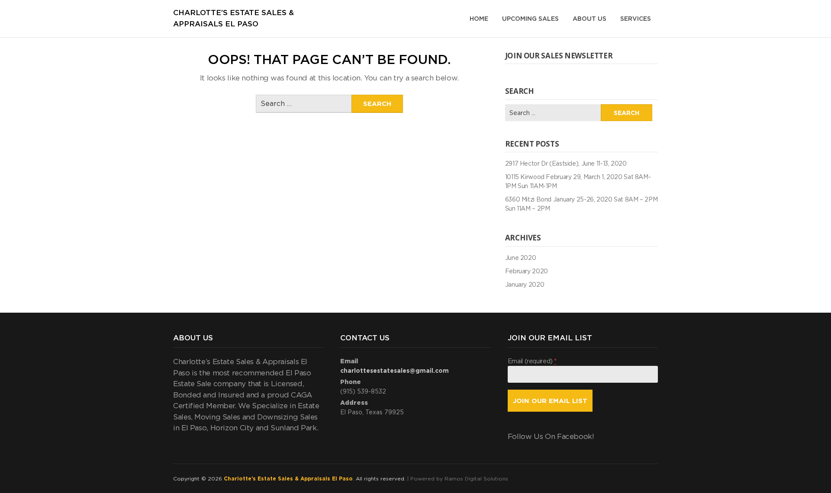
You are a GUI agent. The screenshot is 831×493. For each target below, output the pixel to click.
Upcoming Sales (530, 18)
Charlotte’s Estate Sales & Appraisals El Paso (288, 478)
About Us (589, 18)
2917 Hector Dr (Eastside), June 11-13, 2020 (566, 163)
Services (635, 18)
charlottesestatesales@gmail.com (394, 370)
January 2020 (524, 284)
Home (479, 18)
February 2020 (526, 271)
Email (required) (532, 361)
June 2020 (520, 257)
